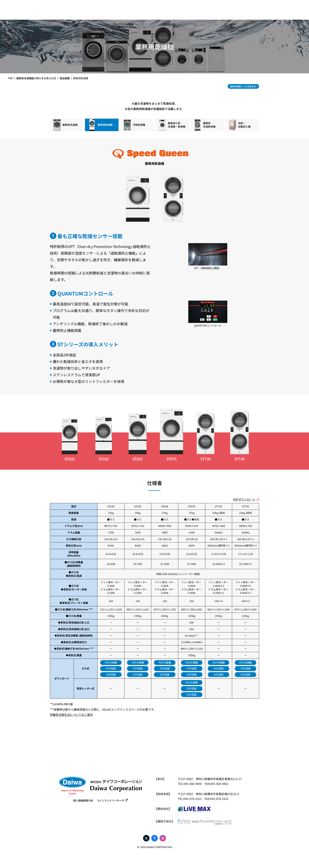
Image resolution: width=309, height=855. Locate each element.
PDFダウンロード (244, 499)
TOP (10, 78)
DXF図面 (111, 674)
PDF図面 (111, 668)
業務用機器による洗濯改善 (243, 86)
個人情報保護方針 (83, 800)
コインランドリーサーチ (110, 800)
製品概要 (65, 78)
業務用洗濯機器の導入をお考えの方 (36, 78)
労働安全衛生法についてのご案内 (71, 714)
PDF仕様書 (111, 662)
